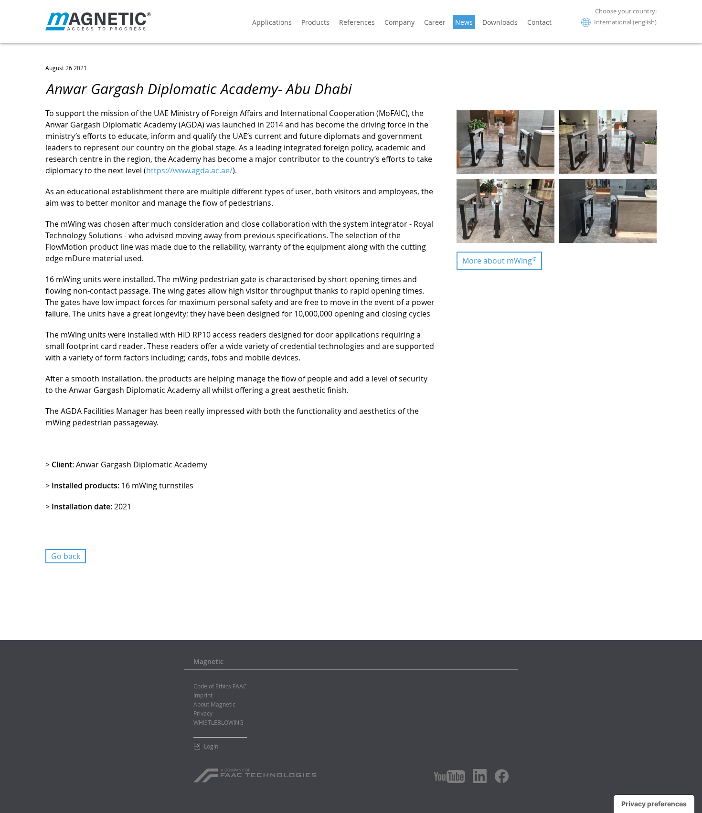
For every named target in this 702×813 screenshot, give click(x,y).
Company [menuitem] (399, 22)
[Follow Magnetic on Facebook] (502, 776)
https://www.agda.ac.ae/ (189, 170)
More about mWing (499, 260)
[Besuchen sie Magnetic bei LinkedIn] (480, 776)
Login (211, 746)
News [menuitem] (464, 22)
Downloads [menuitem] (500, 22)
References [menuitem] (357, 22)
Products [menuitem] (315, 22)
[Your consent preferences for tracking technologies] (654, 804)
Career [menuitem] (435, 22)
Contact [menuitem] (539, 22)
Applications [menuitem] (272, 22)
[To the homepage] (98, 21)
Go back (65, 556)
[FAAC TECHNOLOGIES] (256, 772)
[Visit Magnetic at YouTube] (449, 776)
